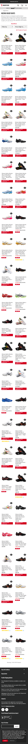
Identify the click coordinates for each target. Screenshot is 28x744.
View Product (7, 56)
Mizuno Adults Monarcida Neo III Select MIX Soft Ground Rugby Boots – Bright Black (20, 461)
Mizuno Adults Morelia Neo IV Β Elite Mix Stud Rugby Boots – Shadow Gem (20, 278)
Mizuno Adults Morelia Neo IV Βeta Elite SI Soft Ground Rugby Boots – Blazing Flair (7, 175)
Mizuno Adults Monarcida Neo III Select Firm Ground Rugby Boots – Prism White (7, 517)
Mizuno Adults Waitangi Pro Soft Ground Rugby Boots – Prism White (7, 278)
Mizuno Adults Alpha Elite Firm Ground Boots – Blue (7, 408)
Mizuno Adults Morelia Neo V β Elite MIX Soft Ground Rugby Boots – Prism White (6, 124)
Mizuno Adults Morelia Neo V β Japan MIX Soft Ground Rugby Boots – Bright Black (20, 47)
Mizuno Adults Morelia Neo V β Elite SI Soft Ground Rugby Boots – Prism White (20, 124)
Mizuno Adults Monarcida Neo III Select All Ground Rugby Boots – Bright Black (20, 488)
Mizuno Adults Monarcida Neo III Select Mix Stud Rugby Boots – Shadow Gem (20, 543)
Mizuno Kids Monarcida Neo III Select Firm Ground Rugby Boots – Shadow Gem (19, 650)
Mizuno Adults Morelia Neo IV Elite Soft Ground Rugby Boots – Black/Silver (20, 149)
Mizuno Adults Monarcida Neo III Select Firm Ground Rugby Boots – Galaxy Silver (7, 650)
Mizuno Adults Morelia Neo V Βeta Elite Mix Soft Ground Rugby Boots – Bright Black (20, 175)
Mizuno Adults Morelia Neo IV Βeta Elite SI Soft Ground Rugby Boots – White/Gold (20, 252)
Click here (3, 693)
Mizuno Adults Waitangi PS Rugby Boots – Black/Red (6, 330)
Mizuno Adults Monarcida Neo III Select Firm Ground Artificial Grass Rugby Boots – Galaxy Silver (20, 622)
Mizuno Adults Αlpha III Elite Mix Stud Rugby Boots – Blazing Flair (20, 201)
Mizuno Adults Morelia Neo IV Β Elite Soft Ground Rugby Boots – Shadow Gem (20, 226)
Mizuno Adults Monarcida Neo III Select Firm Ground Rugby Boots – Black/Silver (19, 517)
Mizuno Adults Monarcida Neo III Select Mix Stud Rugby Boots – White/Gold (20, 594)
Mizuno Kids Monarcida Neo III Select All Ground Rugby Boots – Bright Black (20, 568)
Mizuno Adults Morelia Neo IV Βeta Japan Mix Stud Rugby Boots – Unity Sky (6, 73)
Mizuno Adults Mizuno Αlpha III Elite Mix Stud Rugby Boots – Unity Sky (7, 201)
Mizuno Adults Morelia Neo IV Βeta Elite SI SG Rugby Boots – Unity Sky (20, 98)
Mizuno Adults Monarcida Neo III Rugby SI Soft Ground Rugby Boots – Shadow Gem (7, 622)
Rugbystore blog (10, 706)
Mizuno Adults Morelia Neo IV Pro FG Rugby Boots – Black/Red (20, 408)
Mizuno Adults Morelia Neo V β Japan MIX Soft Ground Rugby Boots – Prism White (6, 47)
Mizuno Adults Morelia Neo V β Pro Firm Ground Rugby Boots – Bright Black (7, 356)
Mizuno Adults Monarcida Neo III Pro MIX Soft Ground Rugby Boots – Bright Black (20, 357)
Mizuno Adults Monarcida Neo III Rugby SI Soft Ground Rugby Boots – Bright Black (20, 433)
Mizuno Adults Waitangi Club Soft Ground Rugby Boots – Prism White (20, 383)
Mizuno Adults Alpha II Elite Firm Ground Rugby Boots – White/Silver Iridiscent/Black (20, 305)
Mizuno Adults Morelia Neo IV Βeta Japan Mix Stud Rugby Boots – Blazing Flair (20, 73)
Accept (5, 740)
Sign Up (16, 726)
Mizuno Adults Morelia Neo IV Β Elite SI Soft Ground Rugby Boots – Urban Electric (6, 149)
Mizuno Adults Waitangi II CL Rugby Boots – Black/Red (7, 487)
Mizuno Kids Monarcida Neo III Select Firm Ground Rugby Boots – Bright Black (7, 595)
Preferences (12, 740)
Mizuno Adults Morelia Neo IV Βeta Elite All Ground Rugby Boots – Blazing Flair (7, 226)
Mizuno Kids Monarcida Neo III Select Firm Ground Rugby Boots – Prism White (7, 568)
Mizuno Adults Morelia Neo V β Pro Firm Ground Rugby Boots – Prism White (20, 330)
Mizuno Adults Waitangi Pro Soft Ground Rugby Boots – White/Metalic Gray (7, 383)
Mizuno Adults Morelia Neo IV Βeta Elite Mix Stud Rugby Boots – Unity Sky (6, 98)
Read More (14, 23)
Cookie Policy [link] (7, 737)
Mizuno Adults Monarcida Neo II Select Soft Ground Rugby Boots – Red (6, 543)
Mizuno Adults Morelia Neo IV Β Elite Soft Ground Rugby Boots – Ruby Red (7, 304)
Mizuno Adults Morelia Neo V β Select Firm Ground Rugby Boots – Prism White (7, 460)
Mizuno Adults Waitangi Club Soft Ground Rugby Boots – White (7, 432)
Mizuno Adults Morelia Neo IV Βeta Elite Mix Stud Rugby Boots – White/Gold (7, 252)
